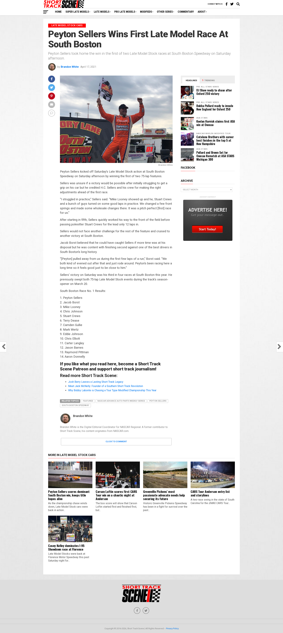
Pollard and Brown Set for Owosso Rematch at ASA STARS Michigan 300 (215, 155)
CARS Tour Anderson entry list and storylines (210, 493)
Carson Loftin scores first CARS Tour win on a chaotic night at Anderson (116, 495)
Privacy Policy (172, 628)
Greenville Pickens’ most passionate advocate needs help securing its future (164, 495)
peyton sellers (157, 401)
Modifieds (146, 11)
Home (58, 11)
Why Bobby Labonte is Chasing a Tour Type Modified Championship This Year (112, 390)
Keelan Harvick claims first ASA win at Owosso (215, 123)
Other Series (165, 11)
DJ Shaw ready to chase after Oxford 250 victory (214, 92)
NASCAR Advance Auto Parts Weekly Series (121, 401)
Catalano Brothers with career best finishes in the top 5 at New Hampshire (215, 140)
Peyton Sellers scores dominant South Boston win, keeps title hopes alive (68, 495)
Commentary (186, 11)
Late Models (101, 11)
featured (88, 401)
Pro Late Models (124, 11)
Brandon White (70, 66)
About (202, 11)
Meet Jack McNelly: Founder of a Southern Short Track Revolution (105, 386)
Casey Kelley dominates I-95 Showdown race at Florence (66, 547)
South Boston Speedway (75, 405)
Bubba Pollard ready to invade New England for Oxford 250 (214, 107)
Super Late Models (77, 11)
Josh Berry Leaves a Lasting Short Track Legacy (95, 381)
